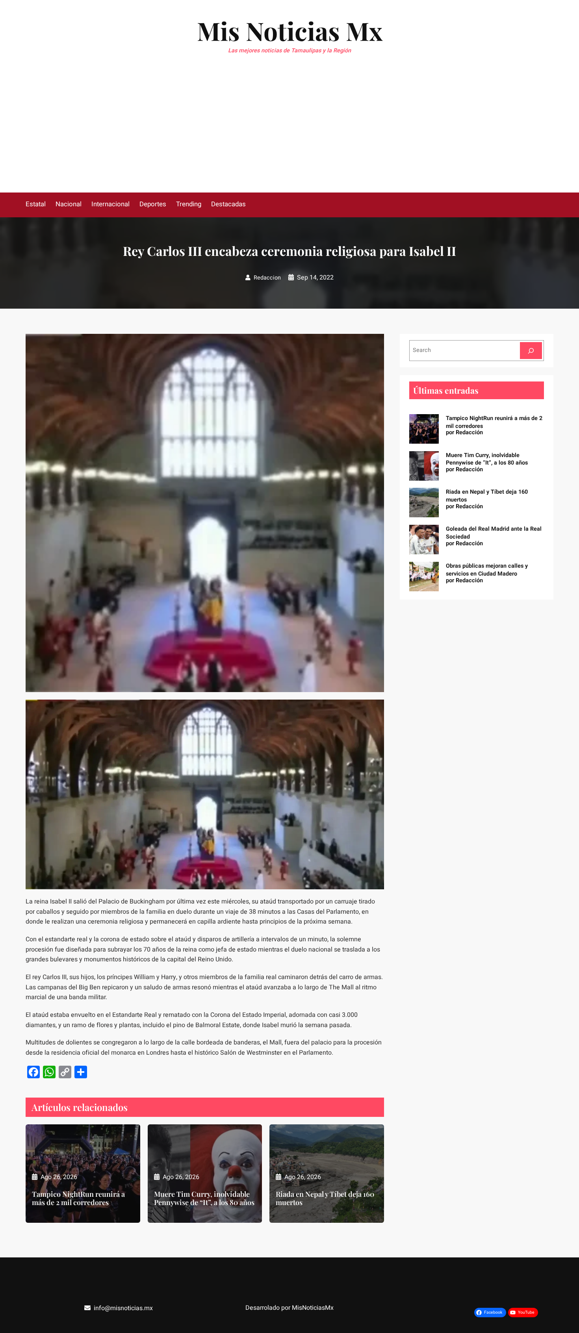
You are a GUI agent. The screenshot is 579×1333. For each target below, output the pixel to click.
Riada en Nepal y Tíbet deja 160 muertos (325, 1198)
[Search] (531, 350)
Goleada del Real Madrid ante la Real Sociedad (494, 533)
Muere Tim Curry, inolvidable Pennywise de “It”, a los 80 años (204, 1198)
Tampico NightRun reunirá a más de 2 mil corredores (78, 1198)
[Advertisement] (289, 133)
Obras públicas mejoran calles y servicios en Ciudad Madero (487, 570)
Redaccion (267, 278)
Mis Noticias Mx (289, 30)
